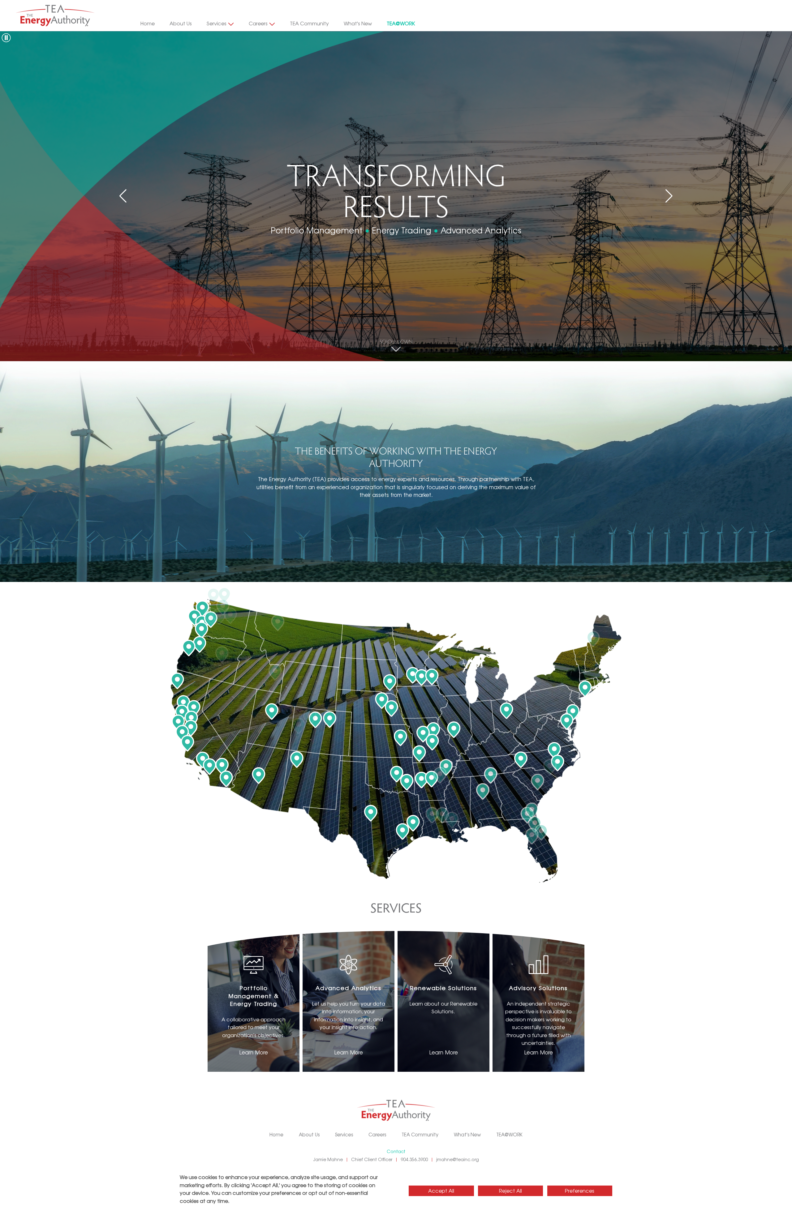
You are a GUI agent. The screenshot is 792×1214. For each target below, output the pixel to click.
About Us (181, 23)
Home (147, 23)
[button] (669, 196)
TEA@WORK (509, 1134)
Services (216, 23)
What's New (358, 23)
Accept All (441, 1190)
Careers (258, 23)
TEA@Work (401, 23)
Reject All (510, 1190)
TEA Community (309, 23)
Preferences (579, 1190)
